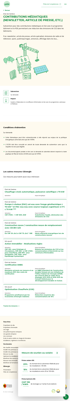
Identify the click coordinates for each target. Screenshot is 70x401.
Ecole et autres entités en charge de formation (17, 338)
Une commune (7, 336)
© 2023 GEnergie (8, 392)
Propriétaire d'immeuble (10, 327)
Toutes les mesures (10, 306)
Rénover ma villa (8, 354)
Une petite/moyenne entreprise (12, 332)
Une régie (6, 329)
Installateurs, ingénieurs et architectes (14, 340)
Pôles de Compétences (51, 4)
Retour (7, 10)
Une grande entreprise (9, 334)
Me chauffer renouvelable (10, 347)
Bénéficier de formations (10, 363)
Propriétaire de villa (9, 325)
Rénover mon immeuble (10, 360)
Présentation (7, 370)
